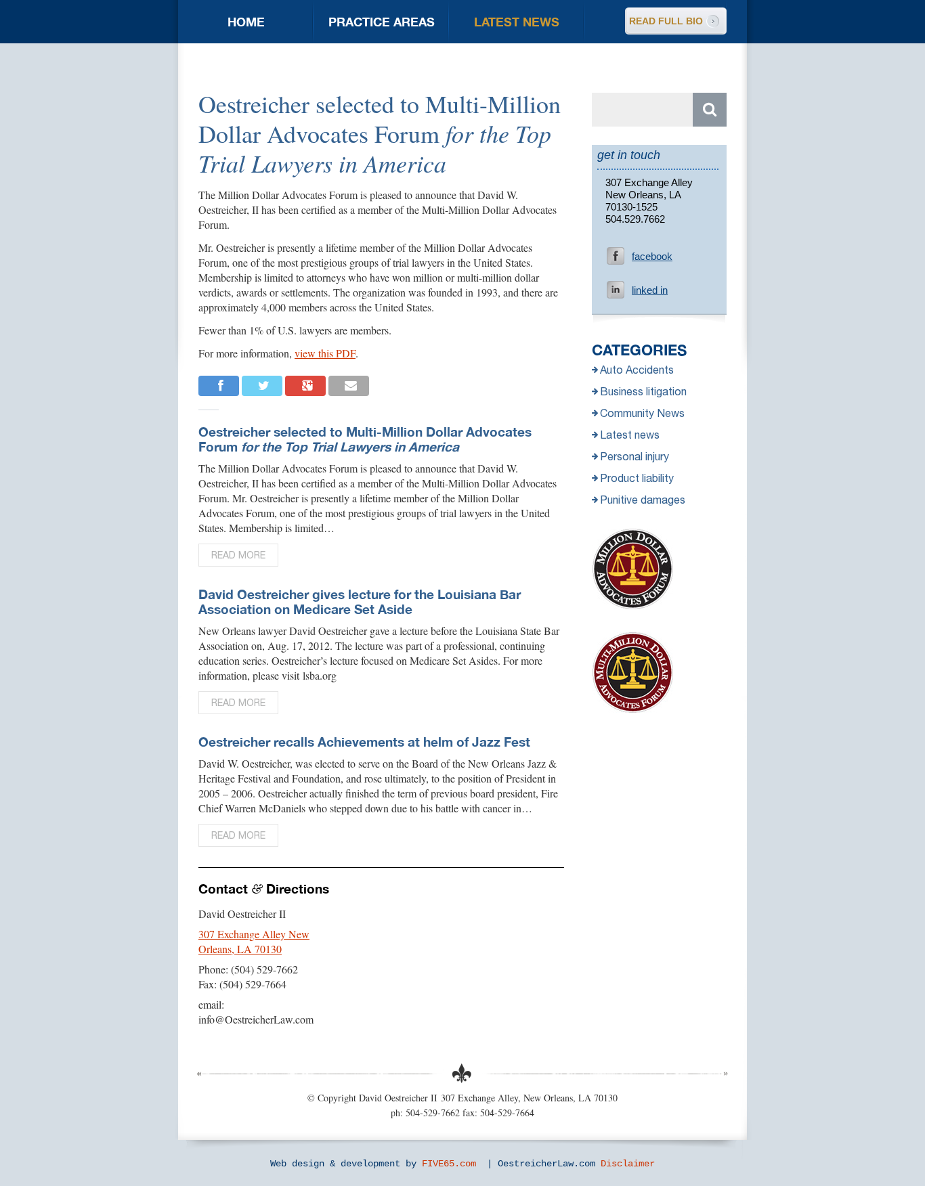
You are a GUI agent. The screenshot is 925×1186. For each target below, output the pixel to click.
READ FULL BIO (666, 21)
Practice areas (381, 21)
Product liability (637, 478)
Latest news (516, 21)
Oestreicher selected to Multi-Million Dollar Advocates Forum (365, 439)
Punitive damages (642, 499)
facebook (652, 256)
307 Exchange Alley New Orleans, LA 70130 (253, 941)
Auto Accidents (637, 370)
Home (246, 21)
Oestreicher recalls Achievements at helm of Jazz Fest (364, 741)
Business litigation (643, 391)
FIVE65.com (449, 1163)
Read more (238, 555)
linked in (650, 290)
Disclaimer (628, 1163)
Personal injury (634, 456)
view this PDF (325, 353)
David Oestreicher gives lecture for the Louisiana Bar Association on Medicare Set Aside (359, 601)
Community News (642, 413)
